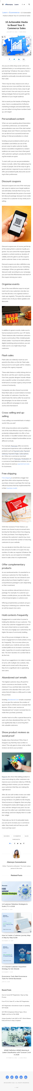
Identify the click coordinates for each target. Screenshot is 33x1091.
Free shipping (6, 478)
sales (27, 836)
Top (17, 1087)
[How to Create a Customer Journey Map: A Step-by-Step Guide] (16, 922)
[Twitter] (11, 1077)
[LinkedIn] (19, 59)
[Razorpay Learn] (11, 4)
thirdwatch (16, 839)
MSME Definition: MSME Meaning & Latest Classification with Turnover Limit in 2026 (16, 1052)
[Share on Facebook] (9, 59)
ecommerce (17, 836)
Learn (5, 12)
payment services (23, 464)
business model (12, 488)
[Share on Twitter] (14, 59)
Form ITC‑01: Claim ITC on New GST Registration (15, 1001)
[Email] (23, 59)
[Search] (28, 4)
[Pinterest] (23, 843)
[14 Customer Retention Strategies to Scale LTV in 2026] (16, 891)
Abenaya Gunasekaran (16, 862)
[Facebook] (7, 1077)
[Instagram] (16, 1077)
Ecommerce (14, 12)
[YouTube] (21, 1077)
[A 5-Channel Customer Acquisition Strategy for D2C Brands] (16, 953)
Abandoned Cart (13, 700)
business (7, 836)
